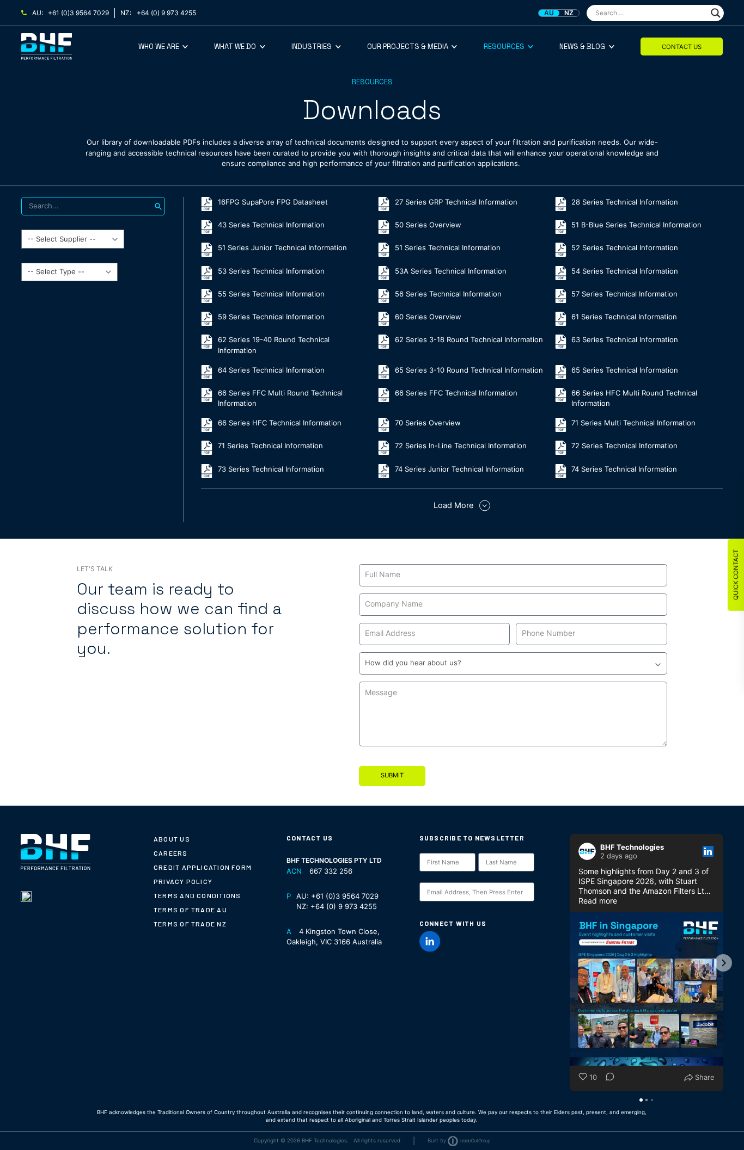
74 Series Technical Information (624, 469)
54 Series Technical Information (624, 271)
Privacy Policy (183, 881)
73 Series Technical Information (271, 469)
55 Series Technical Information (271, 293)
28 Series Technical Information (624, 201)
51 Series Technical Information (448, 247)
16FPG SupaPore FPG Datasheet (273, 201)
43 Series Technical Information (271, 224)
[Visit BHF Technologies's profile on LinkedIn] (589, 851)
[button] (569, 963)
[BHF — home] (79, 46)
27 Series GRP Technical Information (456, 201)
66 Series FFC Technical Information (456, 392)
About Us (172, 839)
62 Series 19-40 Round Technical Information (274, 345)
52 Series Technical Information (624, 247)
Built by (437, 1140)
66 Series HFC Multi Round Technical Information (634, 398)
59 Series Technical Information (271, 316)
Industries (311, 46)
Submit (392, 775)
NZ (569, 13)
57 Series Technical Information (624, 293)
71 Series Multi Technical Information (633, 422)
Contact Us (682, 47)
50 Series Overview (428, 224)
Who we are (158, 46)
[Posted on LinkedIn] (708, 851)
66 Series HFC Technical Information (279, 422)
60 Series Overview (428, 316)
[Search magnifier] (715, 13)
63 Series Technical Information (624, 339)
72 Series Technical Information (624, 445)
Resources (504, 46)
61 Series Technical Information (624, 316)
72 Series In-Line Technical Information (461, 445)
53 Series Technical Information (271, 271)
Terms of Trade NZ (190, 924)
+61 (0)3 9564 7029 (78, 13)
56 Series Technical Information (448, 293)
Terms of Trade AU (190, 909)
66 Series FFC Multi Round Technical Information (280, 398)
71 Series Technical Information (270, 445)
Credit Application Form (203, 867)
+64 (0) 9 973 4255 (166, 13)
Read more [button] (597, 900)
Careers (171, 853)
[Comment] (607, 1077)
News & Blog (582, 46)
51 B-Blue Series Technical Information (636, 224)
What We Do (235, 46)
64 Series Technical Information (271, 370)
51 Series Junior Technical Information (282, 247)
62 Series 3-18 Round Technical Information (469, 339)
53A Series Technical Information (451, 271)
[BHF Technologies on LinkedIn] (430, 941)
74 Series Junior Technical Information (459, 469)
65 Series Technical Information (624, 370)
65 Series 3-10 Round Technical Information (469, 370)
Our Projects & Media (407, 46)
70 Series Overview (428, 422)
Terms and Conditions (197, 895)
